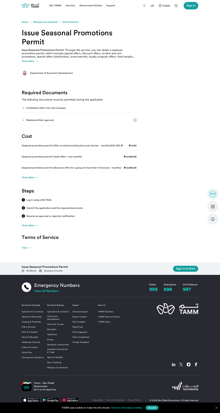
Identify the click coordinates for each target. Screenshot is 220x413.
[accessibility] (152, 6)
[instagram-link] (188, 364)
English (166, 5)
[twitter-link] (181, 364)
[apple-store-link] (31, 400)
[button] (144, 5)
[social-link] (173, 364)
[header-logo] (30, 5)
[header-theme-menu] (176, 6)
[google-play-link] (50, 400)
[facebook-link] (195, 364)
